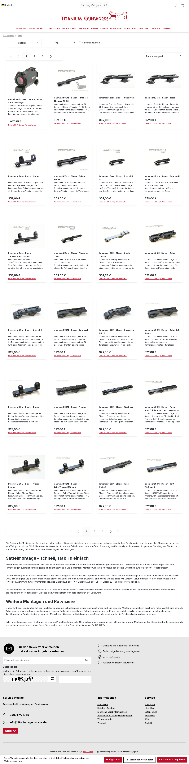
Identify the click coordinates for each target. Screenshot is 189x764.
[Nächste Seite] (51, 56)
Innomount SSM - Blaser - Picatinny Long (116, 408)
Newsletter (102, 704)
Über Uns (149, 708)
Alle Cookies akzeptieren (172, 759)
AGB (76, 671)
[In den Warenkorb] (71, 130)
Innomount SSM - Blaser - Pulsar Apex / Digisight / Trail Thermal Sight (162, 408)
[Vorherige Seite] (18, 56)
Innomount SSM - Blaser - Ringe (23, 407)
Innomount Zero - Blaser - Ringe (23, 176)
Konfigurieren (113, 759)
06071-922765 (19, 714)
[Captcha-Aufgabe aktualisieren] (52, 678)
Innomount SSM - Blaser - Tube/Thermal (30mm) (66, 485)
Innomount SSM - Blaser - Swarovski (71, 330)
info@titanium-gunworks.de (28, 722)
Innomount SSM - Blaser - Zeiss (160, 253)
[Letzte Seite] (59, 56)
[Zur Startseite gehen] (94, 16)
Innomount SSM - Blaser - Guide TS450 (114, 254)
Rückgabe (150, 704)
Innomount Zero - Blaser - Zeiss (160, 98)
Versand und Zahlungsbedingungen (114, 715)
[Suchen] (105, 5)
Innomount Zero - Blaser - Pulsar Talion (69, 178)
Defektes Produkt (106, 708)
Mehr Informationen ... (14, 761)
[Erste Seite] (10, 56)
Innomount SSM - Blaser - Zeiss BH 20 (25, 331)
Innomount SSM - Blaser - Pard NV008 (114, 485)
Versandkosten (88, 752)
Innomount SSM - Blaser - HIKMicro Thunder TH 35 (71, 99)
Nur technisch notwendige (139, 759)
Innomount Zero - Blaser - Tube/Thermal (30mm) (20, 254)
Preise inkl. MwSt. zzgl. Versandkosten (22, 125)
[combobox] (91, 5)
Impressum (150, 715)
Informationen (106, 697)
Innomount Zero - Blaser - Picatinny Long (71, 254)
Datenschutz (151, 712)
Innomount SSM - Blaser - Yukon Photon (23, 485)
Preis (57, 43)
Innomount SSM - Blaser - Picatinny (71, 407)
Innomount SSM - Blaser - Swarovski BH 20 (116, 331)
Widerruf (10, 730)
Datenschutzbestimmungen (29, 671)
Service (150, 697)
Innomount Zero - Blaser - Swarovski (117, 98)
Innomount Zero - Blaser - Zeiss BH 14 (116, 178)
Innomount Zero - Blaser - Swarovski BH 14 (162, 178)
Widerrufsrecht (104, 719)
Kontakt (148, 723)
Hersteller (21, 43)
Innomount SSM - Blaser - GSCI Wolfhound (159, 485)
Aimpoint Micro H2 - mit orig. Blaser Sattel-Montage (25, 101)
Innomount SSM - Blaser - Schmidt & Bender (162, 331)
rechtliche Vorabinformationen (112, 712)
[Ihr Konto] (175, 5)
